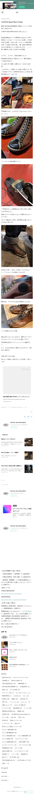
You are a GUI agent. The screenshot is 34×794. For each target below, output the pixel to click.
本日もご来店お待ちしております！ (9, 455)
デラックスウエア (25, 745)
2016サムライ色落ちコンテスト (11, 726)
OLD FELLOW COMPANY (10, 686)
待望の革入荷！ (13, 657)
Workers (5, 699)
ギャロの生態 (15, 689)
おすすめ (17, 696)
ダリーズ (18, 748)
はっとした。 (25, 702)
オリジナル (6, 708)
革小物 (5, 720)
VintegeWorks (24, 686)
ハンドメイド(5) (9, 407)
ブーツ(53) (25, 407)
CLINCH (5, 714)
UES (4, 702)
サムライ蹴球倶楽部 (24, 735)
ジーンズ (27, 708)
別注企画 (24, 699)
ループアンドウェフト (9, 745)
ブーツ (5, 717)
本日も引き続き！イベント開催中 (10, 452)
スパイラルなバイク (21, 751)
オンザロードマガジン (23, 693)
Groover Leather (16, 680)
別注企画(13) (3, 407)
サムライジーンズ (21, 738)
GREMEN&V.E (7, 748)
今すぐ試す (22, 7)
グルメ (25, 696)
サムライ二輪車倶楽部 (9, 729)
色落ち (5, 689)
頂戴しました (7, 705)
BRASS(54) (15, 407)
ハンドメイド (14, 702)
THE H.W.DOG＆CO (9, 683)
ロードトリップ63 (8, 693)
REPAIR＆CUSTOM (8, 711)
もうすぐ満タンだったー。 (16, 642)
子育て (21, 717)
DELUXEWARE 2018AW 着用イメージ (19, 664)
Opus (17, 723)
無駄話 (15, 699)
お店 (13, 717)
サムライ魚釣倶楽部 (8, 735)
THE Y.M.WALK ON (8, 760)
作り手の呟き (14, 757)
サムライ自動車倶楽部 (9, 742)
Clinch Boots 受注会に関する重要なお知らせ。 (13, 466)
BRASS (20, 711)
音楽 (4, 757)
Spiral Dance (6, 677)
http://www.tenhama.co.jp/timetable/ (11, 594)
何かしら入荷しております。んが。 (18, 650)
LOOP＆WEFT (24, 742)
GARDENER (22, 683)
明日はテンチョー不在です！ (8, 439)
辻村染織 (5, 680)
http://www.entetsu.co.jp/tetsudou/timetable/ (13, 600)
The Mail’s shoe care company (21, 714)
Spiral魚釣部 (17, 708)
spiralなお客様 (7, 751)
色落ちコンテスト (15, 720)
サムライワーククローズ (20, 677)
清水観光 (5, 754)
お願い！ (5, 763)
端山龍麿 (24, 754)
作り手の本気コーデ (24, 760)
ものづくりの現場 (20, 705)
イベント (15, 754)
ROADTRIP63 (6, 696)
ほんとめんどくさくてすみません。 (18, 635)
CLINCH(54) (20, 407)
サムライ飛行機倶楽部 (9, 732)
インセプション (7, 723)
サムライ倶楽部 (7, 738)
